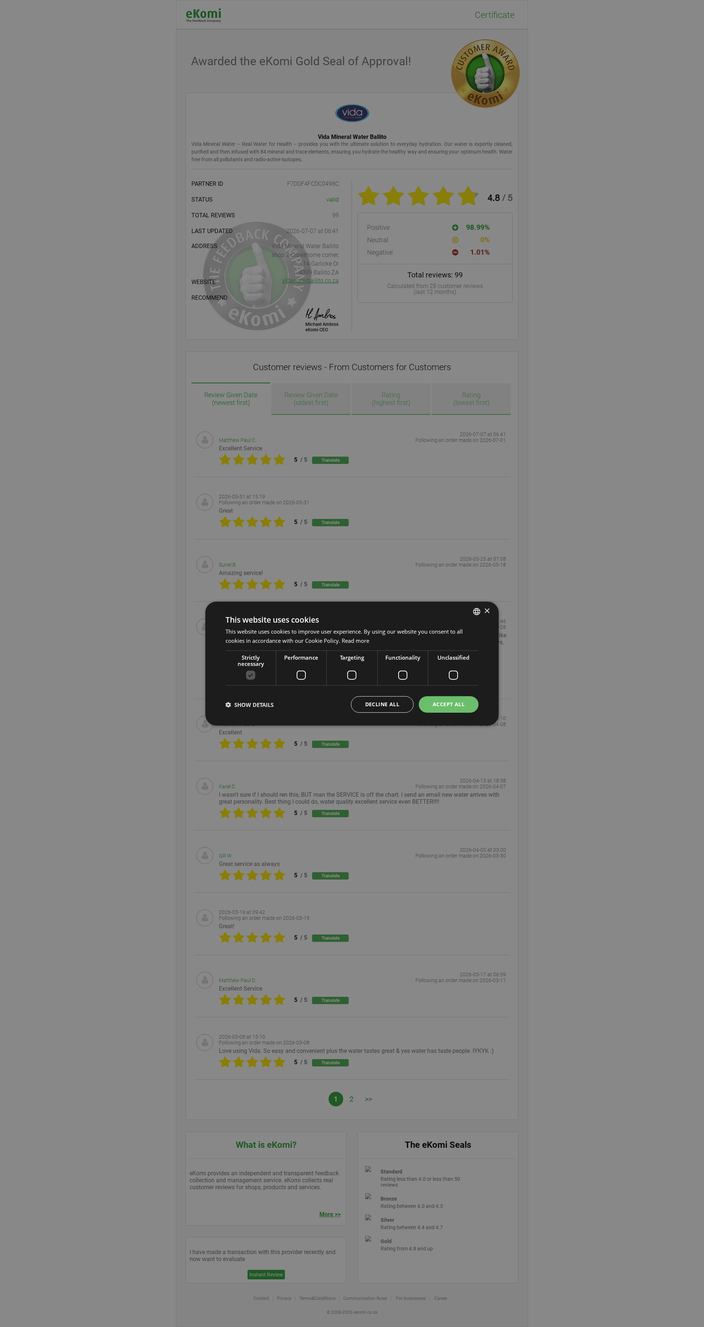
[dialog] (352, 663)
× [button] (486, 611)
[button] (249, 704)
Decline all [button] (382, 704)
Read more (355, 640)
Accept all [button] (449, 704)
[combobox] (476, 611)
